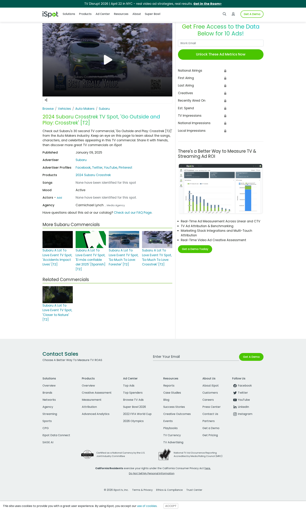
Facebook (83, 167)
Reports (168, 386)
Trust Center (194, 490)
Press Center (211, 407)
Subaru (81, 160)
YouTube (110, 167)
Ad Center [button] (103, 14)
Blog (166, 400)
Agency (47, 407)
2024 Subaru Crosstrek (93, 175)
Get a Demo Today (195, 249)
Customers (210, 393)
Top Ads (128, 386)
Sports (47, 421)
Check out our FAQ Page (133, 212)
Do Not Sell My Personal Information (151, 473)
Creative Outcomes (177, 414)
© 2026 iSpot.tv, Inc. (116, 490)
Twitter (97, 167)
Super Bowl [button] (152, 14)
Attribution (89, 407)
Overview (49, 386)
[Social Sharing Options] (46, 100)
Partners (208, 421)
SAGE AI (47, 442)
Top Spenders (133, 393)
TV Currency (172, 435)
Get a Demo (210, 428)
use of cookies (147, 506)
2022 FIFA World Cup (137, 414)
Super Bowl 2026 (134, 407)
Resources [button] (121, 14)
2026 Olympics (133, 421)
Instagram (245, 414)
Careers (208, 400)
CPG (45, 428)
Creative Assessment (97, 393)
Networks (49, 400)
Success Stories (174, 407)
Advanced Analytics (95, 414)
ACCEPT (171, 506)
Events (168, 421)
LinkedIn (243, 407)
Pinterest (125, 167)
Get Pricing (210, 435)
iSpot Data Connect (56, 435)
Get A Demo (252, 14)
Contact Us (210, 414)
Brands (47, 393)
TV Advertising (173, 442)
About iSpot (210, 386)
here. (208, 468)
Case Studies (172, 393)
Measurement (91, 400)
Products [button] (85, 14)
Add (59, 197)
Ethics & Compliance (169, 490)
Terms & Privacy (142, 490)
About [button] (136, 14)
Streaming (49, 414)
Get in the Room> (207, 4)
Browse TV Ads (133, 400)
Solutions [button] (69, 14)
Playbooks (170, 428)
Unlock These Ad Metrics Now (220, 54)
